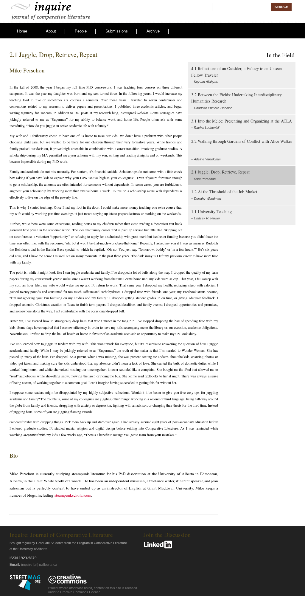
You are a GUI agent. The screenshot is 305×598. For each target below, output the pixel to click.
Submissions (116, 31)
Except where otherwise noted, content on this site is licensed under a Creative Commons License (92, 590)
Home (22, 31)
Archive (153, 31)
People (81, 31)
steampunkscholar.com (73, 495)
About (51, 31)
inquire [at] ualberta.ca (39, 565)
